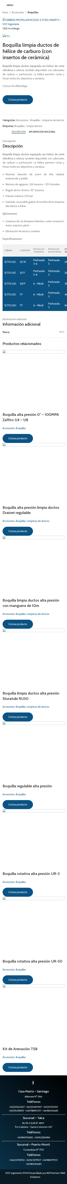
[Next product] (62, 12)
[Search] (63, 5)
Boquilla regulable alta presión (27, 786)
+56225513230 (50, 1106)
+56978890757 (33, 1110)
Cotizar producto (17, 99)
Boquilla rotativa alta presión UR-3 (31, 873)
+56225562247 (17, 1106)
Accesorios (18, 12)
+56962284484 (42, 1137)
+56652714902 (17, 1160)
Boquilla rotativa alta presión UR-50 (32, 961)
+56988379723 (50, 1160)
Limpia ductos (34, 126)
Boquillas (33, 12)
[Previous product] (56, 12)
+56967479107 (33, 1160)
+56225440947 (34, 1106)
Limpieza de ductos (53, 120)
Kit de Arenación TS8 (20, 1049)
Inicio (5, 12)
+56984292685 (25, 1137)
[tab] (19, 131)
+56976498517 (16, 1110)
